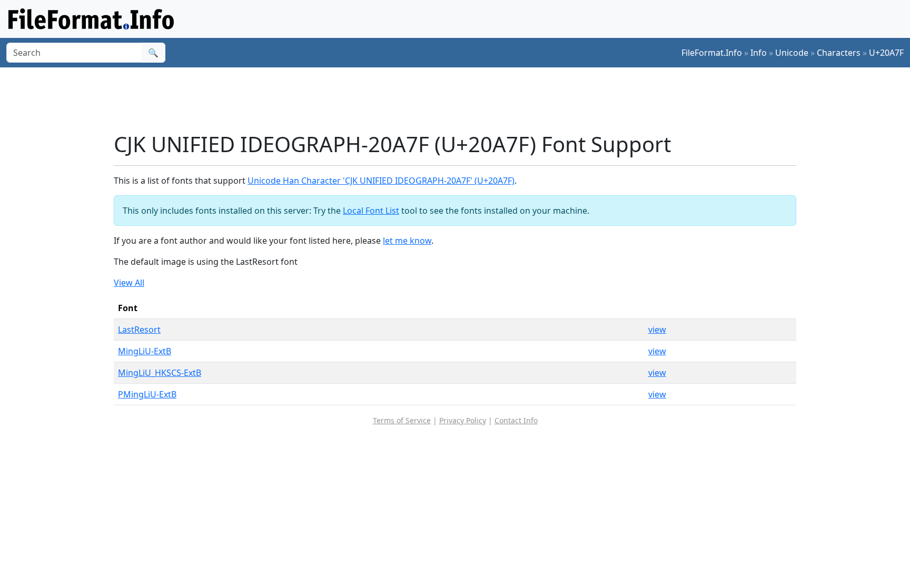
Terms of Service (402, 420)
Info (758, 52)
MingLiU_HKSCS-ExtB (159, 372)
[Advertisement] (461, 99)
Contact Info (516, 420)
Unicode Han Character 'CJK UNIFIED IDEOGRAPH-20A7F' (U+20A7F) (381, 180)
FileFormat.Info (711, 52)
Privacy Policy (462, 420)
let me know (407, 240)
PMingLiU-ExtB (147, 394)
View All (129, 282)
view (657, 329)
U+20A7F (886, 52)
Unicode (791, 52)
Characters (838, 52)
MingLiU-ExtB (144, 351)
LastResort (139, 329)
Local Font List (371, 210)
